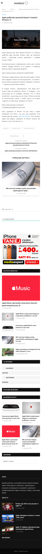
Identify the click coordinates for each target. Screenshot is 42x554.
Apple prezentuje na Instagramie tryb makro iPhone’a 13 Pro (28, 350)
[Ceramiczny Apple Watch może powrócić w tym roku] (8, 328)
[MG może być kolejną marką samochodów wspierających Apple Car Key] (21, 174)
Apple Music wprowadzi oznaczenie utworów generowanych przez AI (19, 304)
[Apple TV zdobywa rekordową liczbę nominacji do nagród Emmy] (8, 530)
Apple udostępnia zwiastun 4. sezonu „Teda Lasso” (28, 516)
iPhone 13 (6, 128)
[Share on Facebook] (27, 136)
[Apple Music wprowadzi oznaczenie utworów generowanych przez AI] (21, 288)
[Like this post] (24, 136)
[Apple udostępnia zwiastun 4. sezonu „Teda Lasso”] (8, 518)
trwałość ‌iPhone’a (24, 116)
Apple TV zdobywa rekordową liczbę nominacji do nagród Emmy (27, 528)
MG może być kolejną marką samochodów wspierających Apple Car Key (27, 339)
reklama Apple (16, 128)
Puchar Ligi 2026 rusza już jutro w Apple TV (27, 505)
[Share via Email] (32, 136)
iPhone (12, 9)
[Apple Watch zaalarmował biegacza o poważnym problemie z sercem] (8, 317)
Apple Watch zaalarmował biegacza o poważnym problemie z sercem (27, 315)
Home (4, 9)
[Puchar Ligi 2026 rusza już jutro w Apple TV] (8, 506)
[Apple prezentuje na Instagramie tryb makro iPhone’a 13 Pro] (8, 352)
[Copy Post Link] (29, 136)
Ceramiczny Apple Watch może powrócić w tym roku (26, 326)
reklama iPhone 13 (29, 128)
